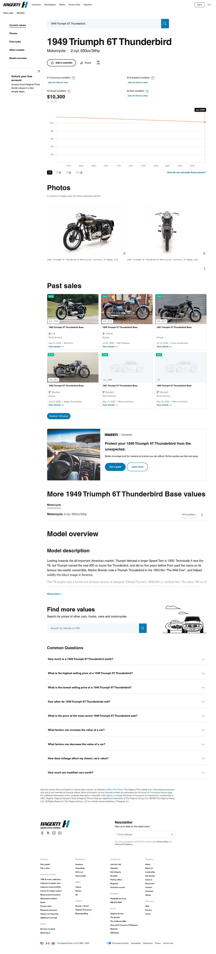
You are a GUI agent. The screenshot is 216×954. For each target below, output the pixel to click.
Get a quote (115, 467)
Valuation (114, 868)
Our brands (150, 876)
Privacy (148, 910)
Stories (78, 891)
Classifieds (80, 868)
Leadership (150, 872)
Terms (148, 914)
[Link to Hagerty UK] (53, 943)
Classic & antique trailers (51, 891)
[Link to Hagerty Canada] (47, 943)
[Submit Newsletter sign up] (172, 834)
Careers (148, 880)
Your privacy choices (120, 943)
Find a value (8, 13)
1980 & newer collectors (50, 879)
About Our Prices (115, 789)
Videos (78, 887)
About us (149, 868)
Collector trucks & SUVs (50, 887)
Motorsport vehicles (48, 898)
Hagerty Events (116, 913)
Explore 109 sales (58, 416)
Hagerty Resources (83, 910)
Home (147, 864)
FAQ (147, 906)
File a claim (45, 868)
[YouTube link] (60, 833)
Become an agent (47, 929)
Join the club (115, 864)
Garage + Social (82, 906)
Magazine (114, 883)
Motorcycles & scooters (50, 895)
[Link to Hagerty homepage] (55, 824)
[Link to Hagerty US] (42, 943)
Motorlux (114, 929)
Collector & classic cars (50, 883)
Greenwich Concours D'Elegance (124, 925)
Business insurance (48, 910)
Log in (199, 5)
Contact (148, 887)
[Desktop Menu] (209, 4)
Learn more (137, 467)
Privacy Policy (162, 842)
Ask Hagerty (115, 872)
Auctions (79, 864)
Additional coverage (48, 918)
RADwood (114, 933)
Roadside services (118, 898)
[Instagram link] (54, 833)
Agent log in (45, 933)
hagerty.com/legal (114, 795)
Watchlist (21, 13)
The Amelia (115, 917)
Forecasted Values (158, 792)
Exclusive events (117, 887)
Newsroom (149, 883)
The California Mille (118, 921)
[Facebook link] (42, 833)
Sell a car (79, 872)
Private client (45, 906)
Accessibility (136, 943)
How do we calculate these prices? (186, 172)
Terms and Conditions (123, 844)
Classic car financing (49, 914)
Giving (148, 895)
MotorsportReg (81, 913)
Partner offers (116, 880)
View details (55, 346)
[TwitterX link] (48, 833)
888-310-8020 (116, 902)
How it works (80, 876)
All (76, 895)
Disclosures (148, 943)
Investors (149, 891)
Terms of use (168, 943)
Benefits (113, 876)
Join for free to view (58, 82)
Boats (42, 902)
